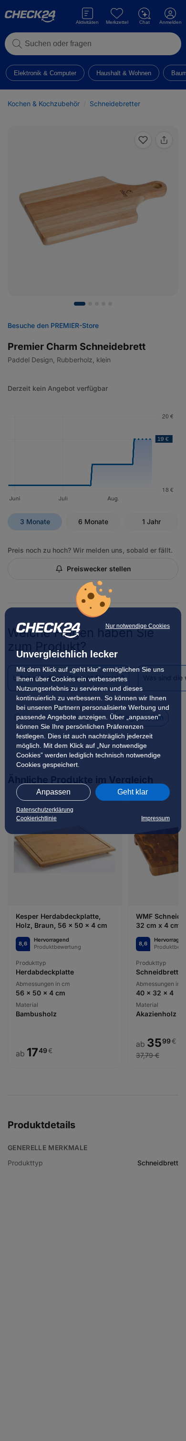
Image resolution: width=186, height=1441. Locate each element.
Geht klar (132, 792)
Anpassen (53, 792)
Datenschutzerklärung (44, 809)
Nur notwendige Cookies (137, 626)
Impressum (155, 818)
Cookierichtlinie (36, 818)
